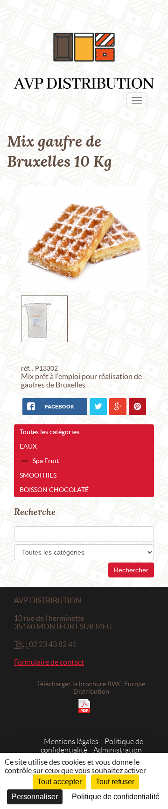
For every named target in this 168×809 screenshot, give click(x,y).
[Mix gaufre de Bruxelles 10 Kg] (84, 238)
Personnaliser (35, 797)
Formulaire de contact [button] (49, 662)
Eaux (28, 446)
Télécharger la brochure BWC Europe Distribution (91, 687)
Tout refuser (115, 782)
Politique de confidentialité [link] (116, 797)
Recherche (35, 512)
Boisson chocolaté (54, 489)
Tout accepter (59, 782)
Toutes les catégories (49, 432)
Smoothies (38, 475)
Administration (117, 750)
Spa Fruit (46, 460)
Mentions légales (71, 742)
